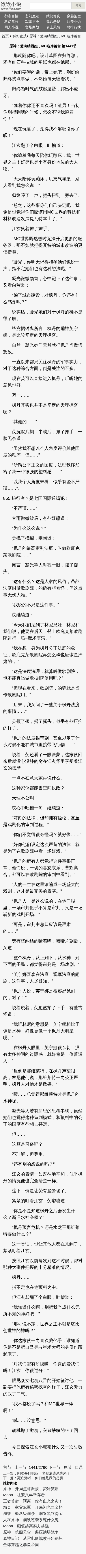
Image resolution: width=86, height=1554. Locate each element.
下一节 (54, 1467)
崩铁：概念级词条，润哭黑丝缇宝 (33, 1513)
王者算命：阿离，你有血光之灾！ (33, 1501)
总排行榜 (74, 27)
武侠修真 (53, 16)
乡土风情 (53, 27)
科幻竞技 (11, 22)
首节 (7, 1467)
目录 (79, 1467)
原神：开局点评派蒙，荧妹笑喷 (31, 1489)
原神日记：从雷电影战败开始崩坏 (33, 1538)
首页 (5, 36)
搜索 (78, 5)
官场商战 (32, 27)
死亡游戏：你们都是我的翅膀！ (42, 1478)
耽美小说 (74, 22)
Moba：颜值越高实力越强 (26, 1526)
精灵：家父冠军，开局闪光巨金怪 (33, 1507)
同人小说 (11, 27)
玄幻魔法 (32, 16)
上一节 (20, 1467)
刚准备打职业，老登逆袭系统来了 (43, 1473)
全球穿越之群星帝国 (21, 1544)
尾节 (68, 1467)
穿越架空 (74, 16)
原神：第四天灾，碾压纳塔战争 (31, 1532)
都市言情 (11, 16)
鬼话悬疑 (53, 22)
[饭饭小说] (11, 5)
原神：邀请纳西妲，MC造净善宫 (55, 36)
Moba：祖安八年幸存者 (24, 1495)
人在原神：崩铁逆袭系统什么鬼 (31, 1520)
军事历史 (32, 22)
